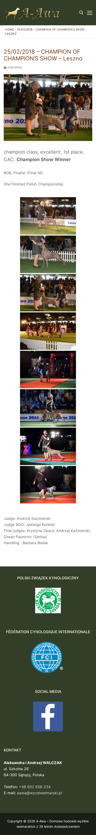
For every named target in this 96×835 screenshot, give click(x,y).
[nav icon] (89, 13)
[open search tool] (81, 13)
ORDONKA (14, 67)
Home (9, 29)
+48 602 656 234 (35, 786)
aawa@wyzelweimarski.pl (39, 793)
